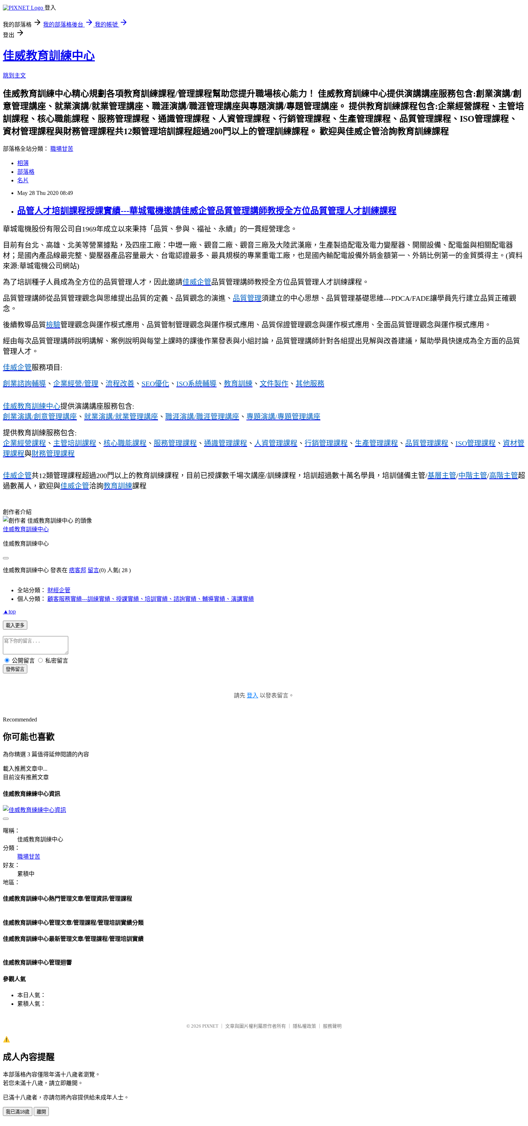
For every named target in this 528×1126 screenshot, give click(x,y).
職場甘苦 (61, 149)
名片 (23, 180)
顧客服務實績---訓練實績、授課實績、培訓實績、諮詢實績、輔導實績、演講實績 (150, 599)
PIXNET (210, 1026)
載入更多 (15, 625)
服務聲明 (332, 1026)
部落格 (25, 172)
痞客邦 (77, 570)
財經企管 (58, 590)
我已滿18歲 (17, 1112)
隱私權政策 (304, 1026)
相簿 (23, 163)
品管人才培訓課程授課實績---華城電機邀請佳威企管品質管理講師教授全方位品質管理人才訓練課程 (207, 210)
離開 (41, 1112)
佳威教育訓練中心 (49, 55)
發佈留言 (15, 669)
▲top (9, 611)
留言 (93, 570)
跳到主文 (14, 76)
